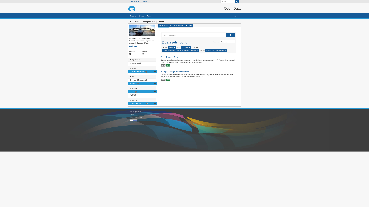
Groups (141, 16)
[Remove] (174, 47)
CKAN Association (136, 117)
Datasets (133, 16)
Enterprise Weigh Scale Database (175, 71)
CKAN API (133, 114)
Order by (215, 42)
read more (133, 46)
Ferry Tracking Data (169, 57)
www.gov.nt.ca (135, 1)
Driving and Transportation (153, 21)
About (149, 16)
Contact (144, 1)
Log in (236, 16)
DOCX (163, 65)
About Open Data (136, 111)
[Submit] (237, 1)
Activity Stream (177, 25)
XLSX (168, 65)
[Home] (130, 21)
